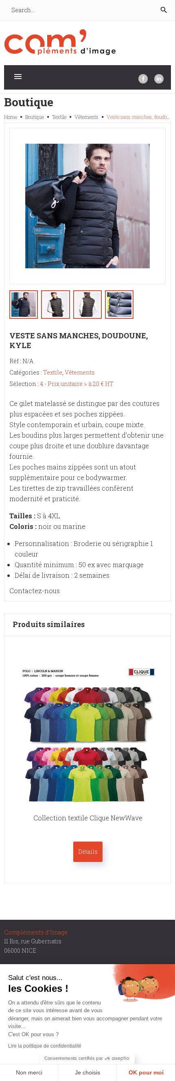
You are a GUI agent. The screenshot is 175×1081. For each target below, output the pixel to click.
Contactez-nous (34, 590)
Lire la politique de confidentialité (44, 1046)
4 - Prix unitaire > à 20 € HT (77, 384)
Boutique (34, 117)
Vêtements (86, 117)
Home (10, 117)
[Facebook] (143, 78)
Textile (59, 117)
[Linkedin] (159, 78)
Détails (88, 851)
